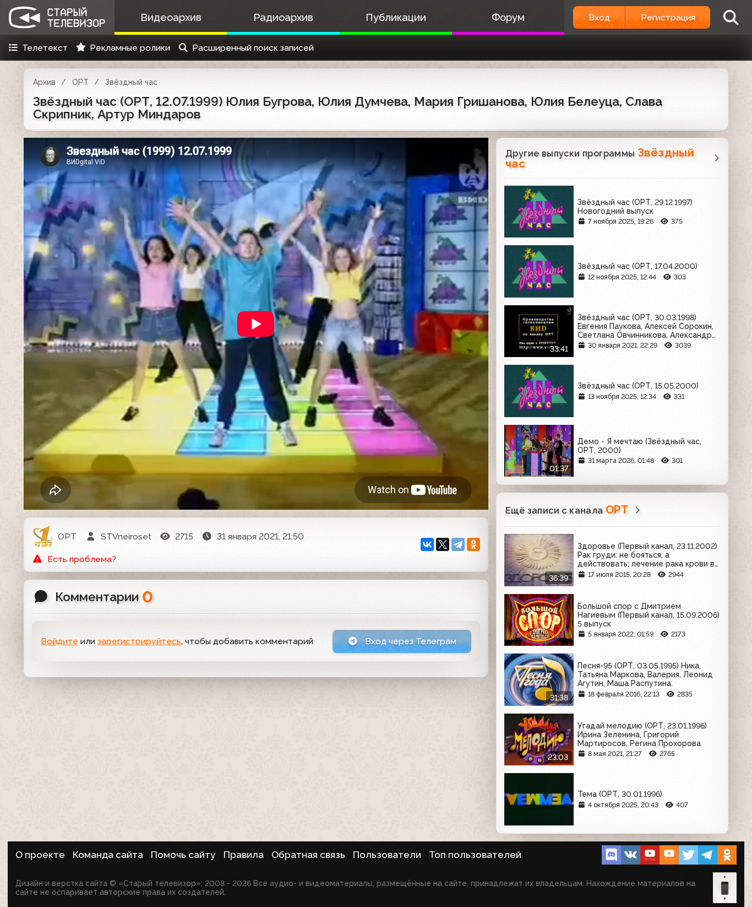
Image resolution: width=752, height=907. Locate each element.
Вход (599, 17)
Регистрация (668, 17)
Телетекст (45, 47)
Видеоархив (170, 17)
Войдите (59, 641)
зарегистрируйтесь (139, 641)
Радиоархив (283, 17)
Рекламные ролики (130, 47)
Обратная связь (308, 854)
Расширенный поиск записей (253, 47)
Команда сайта (108, 854)
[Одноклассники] (473, 544)
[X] (442, 544)
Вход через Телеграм (409, 641)
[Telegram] (458, 544)
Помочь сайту (183, 854)
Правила (244, 854)
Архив (44, 82)
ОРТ (80, 82)
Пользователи (387, 854)
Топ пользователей (475, 854)
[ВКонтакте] (427, 544)
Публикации (396, 17)
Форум (508, 17)
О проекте (40, 854)
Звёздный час (131, 82)
